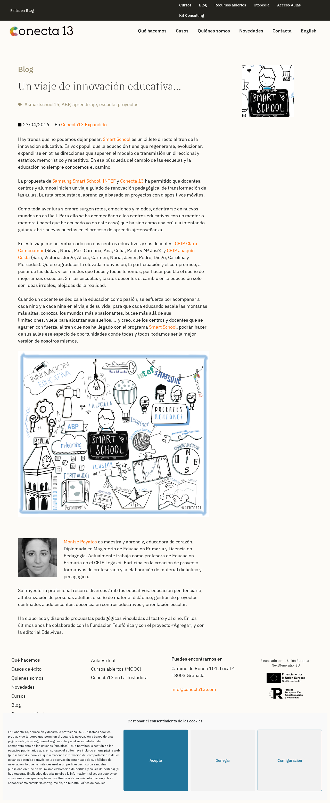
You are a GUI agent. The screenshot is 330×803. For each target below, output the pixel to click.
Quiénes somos (214, 31)
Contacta (282, 31)
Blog (203, 5)
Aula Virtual (103, 660)
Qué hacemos (152, 31)
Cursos (185, 5)
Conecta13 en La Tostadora (119, 677)
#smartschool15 (41, 104)
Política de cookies (92, 783)
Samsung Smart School (76, 181)
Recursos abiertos (230, 5)
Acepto (156, 760)
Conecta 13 (132, 181)
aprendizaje (84, 104)
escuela (107, 104)
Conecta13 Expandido (84, 124)
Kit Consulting (191, 15)
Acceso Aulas (289, 5)
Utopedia (261, 5)
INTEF (109, 181)
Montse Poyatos (80, 542)
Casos (182, 31)
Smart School (116, 139)
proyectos (128, 104)
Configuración (289, 760)
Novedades (251, 31)
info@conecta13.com (193, 689)
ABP (66, 104)
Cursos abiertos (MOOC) (116, 669)
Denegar (223, 760)
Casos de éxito (26, 669)
